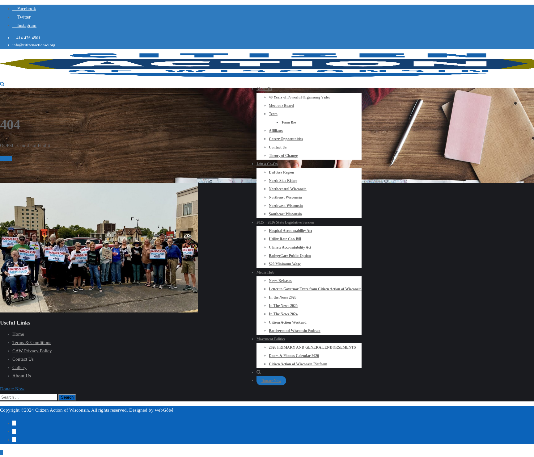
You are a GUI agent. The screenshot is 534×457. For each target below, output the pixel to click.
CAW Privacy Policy (32, 350)
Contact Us (23, 359)
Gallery (19, 367)
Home (6, 158)
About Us (21, 375)
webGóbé (164, 410)
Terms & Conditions (31, 342)
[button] (12, 388)
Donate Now (271, 381)
